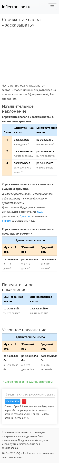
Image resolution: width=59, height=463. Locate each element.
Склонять (12, 401)
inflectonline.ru (16, 6)
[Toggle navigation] (52, 6)
